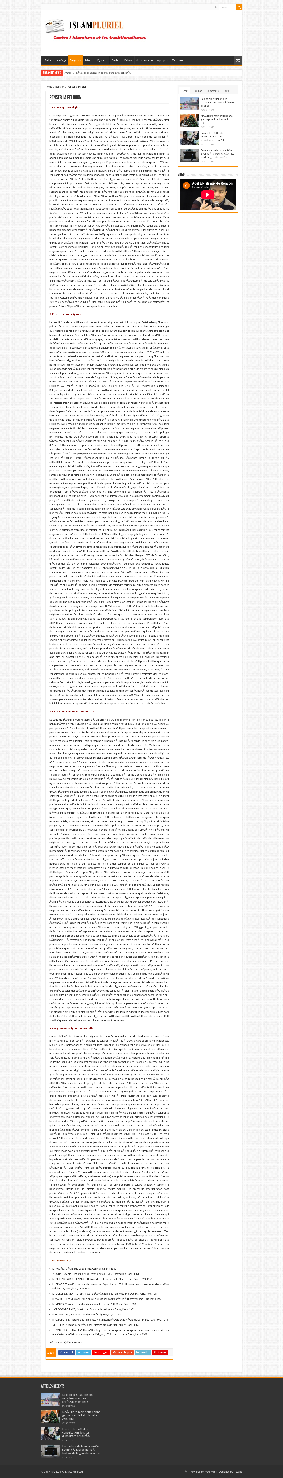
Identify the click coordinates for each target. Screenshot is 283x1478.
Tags (226, 91)
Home (49, 86)
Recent (184, 91)
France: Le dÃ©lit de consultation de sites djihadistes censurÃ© (213, 136)
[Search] (239, 7)
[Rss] (216, 7)
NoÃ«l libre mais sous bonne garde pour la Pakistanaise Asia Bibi (218, 119)
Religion (74, 60)
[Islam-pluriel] (97, 32)
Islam (88, 60)
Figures (101, 60)
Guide (115, 60)
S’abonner (177, 60)
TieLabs (238, 1471)
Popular (197, 91)
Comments (213, 91)
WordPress (210, 1471)
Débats (128, 60)
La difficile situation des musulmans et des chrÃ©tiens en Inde (217, 102)
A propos (162, 60)
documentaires (144, 60)
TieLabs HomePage (55, 60)
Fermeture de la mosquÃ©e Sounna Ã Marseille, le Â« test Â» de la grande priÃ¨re (107, 72)
